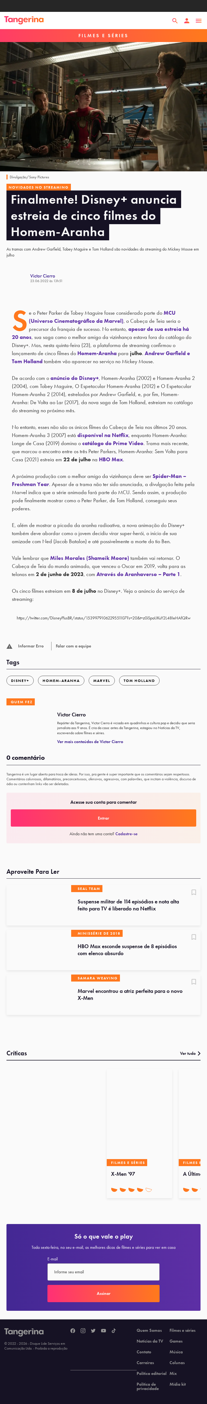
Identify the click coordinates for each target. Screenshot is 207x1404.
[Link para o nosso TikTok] (113, 1331)
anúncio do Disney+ (74, 378)
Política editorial (152, 1373)
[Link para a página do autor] (18, 278)
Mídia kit (178, 1384)
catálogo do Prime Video (112, 443)
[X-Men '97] (139, 1117)
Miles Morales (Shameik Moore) (89, 557)
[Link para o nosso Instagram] (83, 1331)
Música (176, 1352)
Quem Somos (149, 1330)
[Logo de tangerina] (24, 20)
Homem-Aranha (97, 353)
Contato (144, 1352)
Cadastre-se (126, 834)
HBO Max (111, 459)
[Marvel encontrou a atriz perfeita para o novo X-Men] (38, 995)
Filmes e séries (182, 1330)
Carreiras (145, 1363)
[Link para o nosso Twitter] (93, 1331)
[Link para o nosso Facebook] (72, 1331)
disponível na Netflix (103, 435)
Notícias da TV (150, 1341)
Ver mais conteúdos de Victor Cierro (90, 741)
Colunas (177, 1363)
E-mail (52, 1259)
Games (176, 1341)
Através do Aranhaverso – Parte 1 (138, 574)
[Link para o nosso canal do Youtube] (103, 1331)
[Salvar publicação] (193, 892)
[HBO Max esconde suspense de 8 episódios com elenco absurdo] (38, 950)
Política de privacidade (148, 1386)
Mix (173, 1373)
